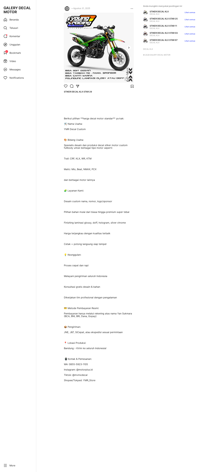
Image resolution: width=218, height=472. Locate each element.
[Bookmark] (132, 86)
